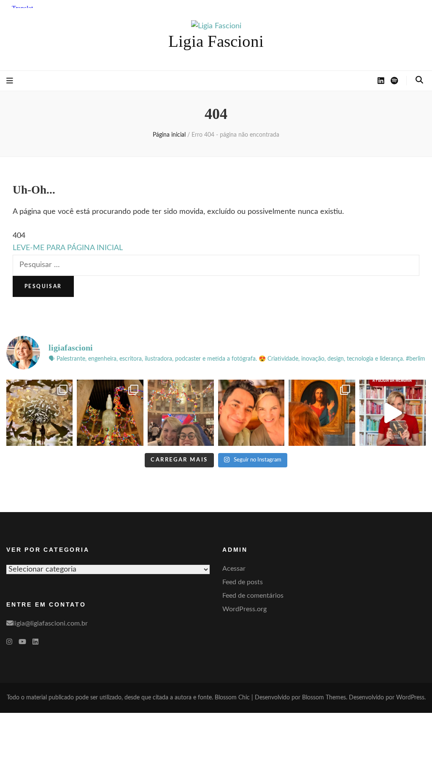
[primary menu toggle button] (9, 81)
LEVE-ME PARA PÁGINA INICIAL (68, 248)
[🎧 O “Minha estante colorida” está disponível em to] (392, 413)
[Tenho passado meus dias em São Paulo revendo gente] (110, 413)
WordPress (410, 698)
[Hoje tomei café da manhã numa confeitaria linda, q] (39, 413)
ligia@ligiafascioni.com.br (50, 623)
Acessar (234, 568)
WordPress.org (244, 609)
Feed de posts (242, 582)
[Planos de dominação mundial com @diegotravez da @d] (251, 413)
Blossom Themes (324, 698)
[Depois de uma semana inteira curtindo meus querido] (322, 413)
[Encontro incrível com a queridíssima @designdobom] (181, 413)
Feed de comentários (253, 595)
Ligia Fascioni (216, 41)
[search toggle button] (419, 80)
